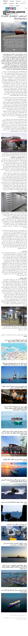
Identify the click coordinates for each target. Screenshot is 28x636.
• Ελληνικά (22, 3)
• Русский (11, 5)
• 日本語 (5, 3)
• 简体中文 (5, 1)
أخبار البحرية (11, 612)
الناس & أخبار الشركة (11, 329)
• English (17, 5)
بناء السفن (3, 329)
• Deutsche (18, 1)
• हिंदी (17, 3)
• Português (11, 3)
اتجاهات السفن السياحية (21, 329)
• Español (11, 1)
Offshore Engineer (23, 614)
